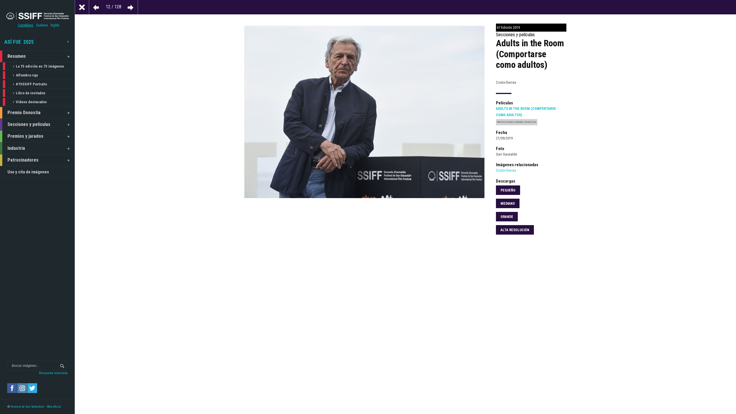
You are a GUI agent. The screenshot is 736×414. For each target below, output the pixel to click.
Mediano (508, 204)
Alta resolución (515, 230)
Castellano (25, 25)
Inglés (55, 25)
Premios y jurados (25, 136)
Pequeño (508, 190)
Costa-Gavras (506, 170)
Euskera (42, 25)
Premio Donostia (24, 112)
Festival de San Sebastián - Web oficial (36, 407)
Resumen (16, 56)
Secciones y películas (28, 124)
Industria (16, 148)
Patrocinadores (23, 160)
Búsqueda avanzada (53, 373)
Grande (507, 217)
